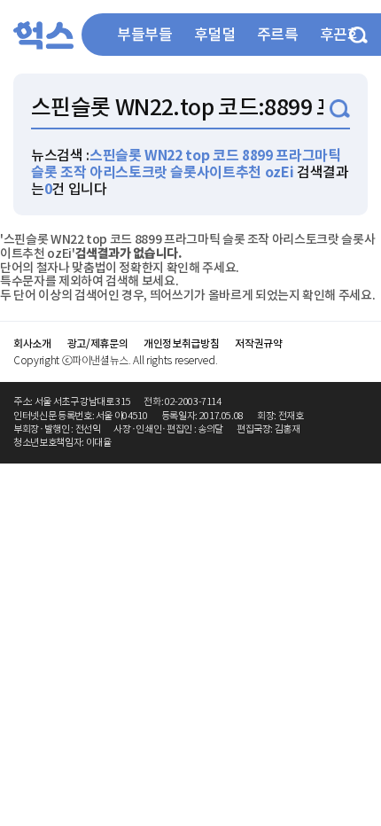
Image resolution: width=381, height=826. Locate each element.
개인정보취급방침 (181, 343)
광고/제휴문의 (97, 343)
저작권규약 (258, 343)
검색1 (340, 108)
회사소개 (32, 343)
